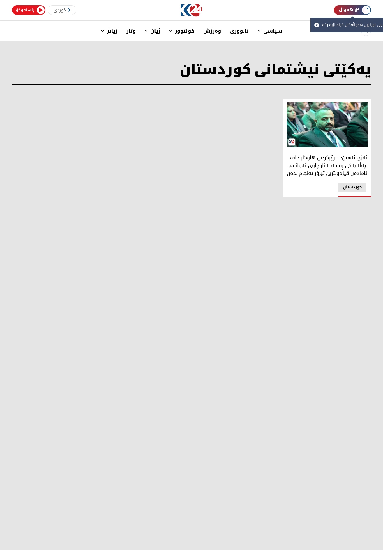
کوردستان (352, 187)
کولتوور (184, 31)
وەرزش (212, 31)
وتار (131, 31)
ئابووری (239, 31)
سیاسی (272, 31)
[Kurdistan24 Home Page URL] (191, 10)
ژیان (155, 31)
